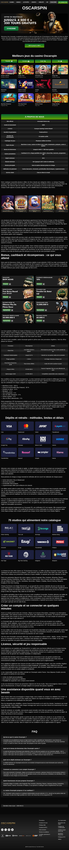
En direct (25, 61)
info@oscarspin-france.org (62, 830)
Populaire (8, 61)
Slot (59, 61)
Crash (41, 61)
